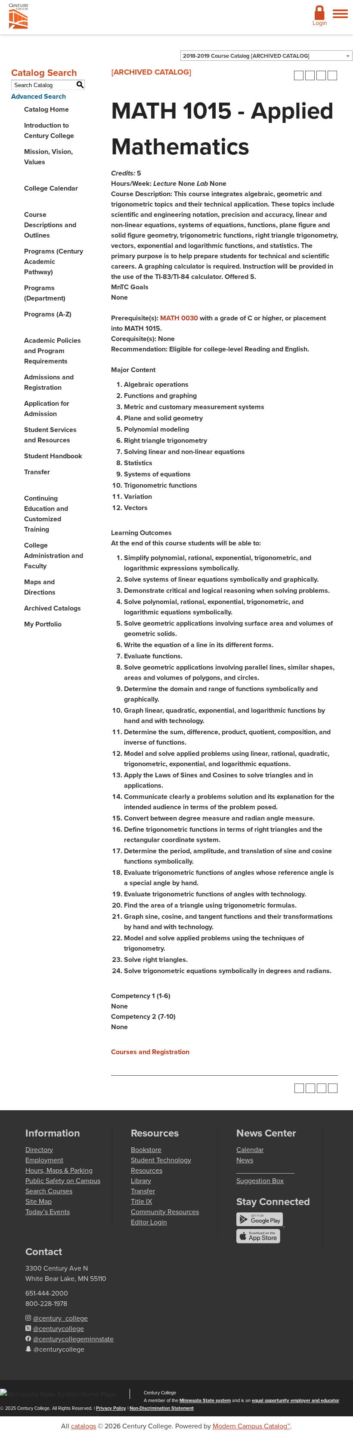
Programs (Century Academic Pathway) (53, 261)
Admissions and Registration (49, 382)
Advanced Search (38, 96)
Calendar (249, 1149)
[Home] (19, 17)
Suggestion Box (260, 1180)
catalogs (83, 1426)
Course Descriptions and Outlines (50, 225)
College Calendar (51, 188)
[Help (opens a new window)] (332, 75)
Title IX (141, 1201)
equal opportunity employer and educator (295, 1400)
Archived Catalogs (52, 608)
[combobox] (266, 55)
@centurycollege (58, 1328)
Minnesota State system (205, 1400)
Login (320, 23)
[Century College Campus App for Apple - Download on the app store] (258, 1241)
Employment (44, 1160)
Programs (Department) (44, 293)
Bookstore (146, 1149)
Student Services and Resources (50, 435)
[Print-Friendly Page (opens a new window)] (321, 75)
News (244, 1160)
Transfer (37, 472)
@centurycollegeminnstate (73, 1338)
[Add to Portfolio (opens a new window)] (298, 75)
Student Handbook (53, 456)
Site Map (38, 1201)
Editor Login (149, 1222)
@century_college (60, 1318)
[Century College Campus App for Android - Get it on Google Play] (260, 1223)
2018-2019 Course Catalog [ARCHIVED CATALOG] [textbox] (246, 56)
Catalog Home (46, 109)
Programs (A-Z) (47, 314)
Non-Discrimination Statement (162, 1408)
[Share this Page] (310, 75)
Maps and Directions (40, 587)
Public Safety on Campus (62, 1180)
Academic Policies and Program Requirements (52, 350)
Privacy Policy (111, 1408)
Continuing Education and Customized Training (46, 513)
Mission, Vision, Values (48, 157)
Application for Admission (46, 408)
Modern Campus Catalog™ (251, 1426)
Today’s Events (47, 1211)
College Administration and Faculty (53, 555)
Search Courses (48, 1191)
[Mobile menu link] (340, 18)
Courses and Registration (150, 1052)
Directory (39, 1149)
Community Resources (165, 1211)
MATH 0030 (179, 318)
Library (141, 1180)
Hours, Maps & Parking (59, 1170)
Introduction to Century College (49, 130)
